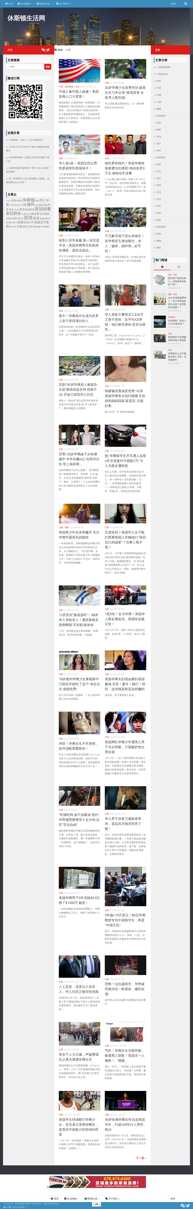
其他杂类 (161, 115)
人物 (159, 102)
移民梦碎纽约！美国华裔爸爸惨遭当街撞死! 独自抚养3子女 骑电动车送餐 (125, 168)
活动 (159, 192)
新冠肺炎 (13, 213)
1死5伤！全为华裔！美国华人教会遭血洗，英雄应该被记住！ (125, 619)
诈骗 (19, 226)
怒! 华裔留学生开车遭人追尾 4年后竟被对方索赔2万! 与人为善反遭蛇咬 (125, 461)
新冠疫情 (29, 209)
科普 (159, 213)
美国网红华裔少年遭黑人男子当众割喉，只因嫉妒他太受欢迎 (125, 747)
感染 (41, 205)
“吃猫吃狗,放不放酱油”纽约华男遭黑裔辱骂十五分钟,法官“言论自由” (79, 820)
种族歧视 (44, 218)
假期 (37, 201)
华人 (42, 200)
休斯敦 (19, 201)
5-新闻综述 (162, 74)
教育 (67, 527)
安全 (19, 205)
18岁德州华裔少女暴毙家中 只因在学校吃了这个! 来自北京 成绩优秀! (79, 684)
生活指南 (25, 3)
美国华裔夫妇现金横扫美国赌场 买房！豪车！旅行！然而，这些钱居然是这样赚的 (125, 684)
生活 (77, 86)
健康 (159, 108)
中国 (61, 86)
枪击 (29, 214)
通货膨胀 (36, 227)
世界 (159, 81)
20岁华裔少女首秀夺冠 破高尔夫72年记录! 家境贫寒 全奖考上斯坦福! (125, 93)
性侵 (36, 205)
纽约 (10, 222)
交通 (159, 95)
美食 (159, 233)
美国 (20, 222)
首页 (10, 3)
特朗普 (9, 218)
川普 (23, 204)
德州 (30, 204)
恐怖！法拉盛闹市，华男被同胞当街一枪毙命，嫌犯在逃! (125, 989)
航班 (11, 227)
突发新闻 (161, 227)
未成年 (24, 214)
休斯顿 (29, 200)
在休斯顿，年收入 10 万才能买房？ (26, 140)
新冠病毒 (43, 209)
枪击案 (35, 213)
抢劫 (45, 205)
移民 (159, 220)
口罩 (11, 205)
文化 (159, 171)
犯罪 (14, 218)
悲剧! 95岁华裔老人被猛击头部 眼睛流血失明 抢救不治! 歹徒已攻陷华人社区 (78, 390)
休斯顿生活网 (26, 18)
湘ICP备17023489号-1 (15, 1207)
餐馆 (159, 247)
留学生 (21, 218)
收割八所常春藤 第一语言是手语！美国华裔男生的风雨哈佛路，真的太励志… (79, 245)
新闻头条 (44, 3)
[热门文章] (162, 267)
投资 (159, 150)
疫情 (28, 217)
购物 (159, 240)
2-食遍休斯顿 (163, 67)
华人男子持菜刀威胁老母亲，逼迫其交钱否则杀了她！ (123, 824)
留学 (159, 206)
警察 (15, 227)
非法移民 (45, 226)
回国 (15, 205)
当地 (159, 136)
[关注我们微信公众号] (43, 50)
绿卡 (15, 222)
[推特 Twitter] (48, 50)
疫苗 (36, 218)
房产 (159, 143)
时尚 (159, 185)
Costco (8, 201)
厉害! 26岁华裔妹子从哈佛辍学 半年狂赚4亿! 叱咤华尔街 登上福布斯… (79, 459)
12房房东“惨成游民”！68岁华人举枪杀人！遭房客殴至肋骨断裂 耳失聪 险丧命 (79, 620)
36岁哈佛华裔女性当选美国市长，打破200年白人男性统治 (125, 1125)
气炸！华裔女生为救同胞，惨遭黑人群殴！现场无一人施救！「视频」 (125, 1056)
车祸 (30, 226)
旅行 (159, 178)
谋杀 (25, 226)
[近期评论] (178, 267)
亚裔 (13, 200)
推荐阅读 (69, 86)
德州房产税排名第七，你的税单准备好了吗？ (177, 281)
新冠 (22, 209)
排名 (11, 209)
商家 (159, 129)
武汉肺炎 (44, 213)
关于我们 (64, 3)
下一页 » (141, 1158)
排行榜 (16, 210)
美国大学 (29, 222)
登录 (173, 3)
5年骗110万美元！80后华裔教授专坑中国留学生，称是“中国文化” (125, 920)
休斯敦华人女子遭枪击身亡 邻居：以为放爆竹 (177, 356)
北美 (107, 83)
